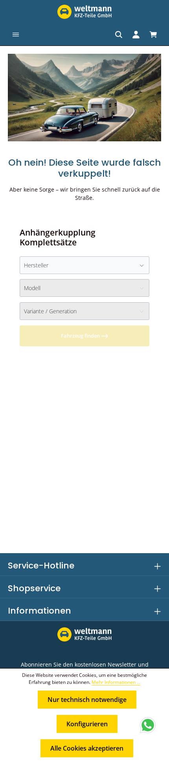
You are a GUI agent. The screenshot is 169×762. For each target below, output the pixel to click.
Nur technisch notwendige (87, 699)
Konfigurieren (87, 724)
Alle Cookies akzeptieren (86, 748)
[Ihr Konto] (136, 34)
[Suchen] (119, 34)
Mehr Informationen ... (116, 682)
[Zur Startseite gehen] (84, 12)
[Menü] (16, 34)
